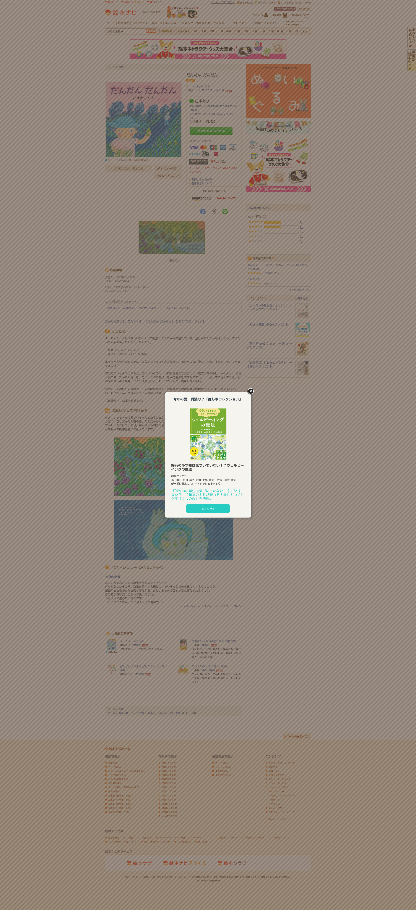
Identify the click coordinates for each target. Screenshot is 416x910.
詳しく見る (208, 508)
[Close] (251, 391)
